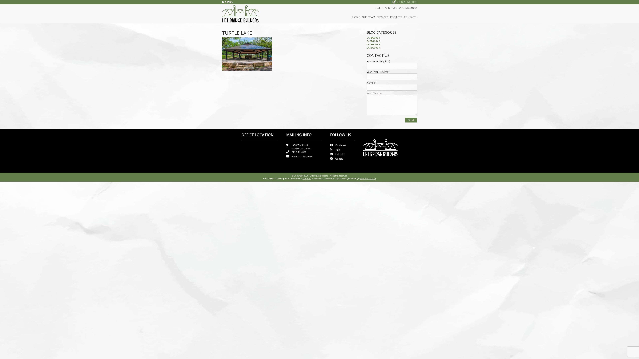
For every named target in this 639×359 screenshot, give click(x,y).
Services (382, 17)
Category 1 (373, 37)
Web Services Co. (368, 178)
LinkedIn (339, 154)
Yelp (337, 149)
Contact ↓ (411, 17)
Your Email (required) (378, 71)
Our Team (368, 17)
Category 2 (373, 41)
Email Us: (302, 156)
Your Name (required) (378, 61)
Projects (396, 17)
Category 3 (373, 44)
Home (356, 17)
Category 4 (373, 47)
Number (371, 82)
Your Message (374, 93)
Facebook (340, 145)
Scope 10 (307, 178)
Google (339, 158)
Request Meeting (407, 1)
